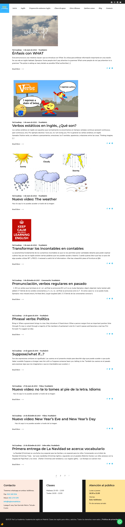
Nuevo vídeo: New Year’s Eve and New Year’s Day (54, 419)
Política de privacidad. (110, 519)
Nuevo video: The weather (34, 199)
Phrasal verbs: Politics (30, 319)
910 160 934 (12, 494)
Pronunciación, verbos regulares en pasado (49, 284)
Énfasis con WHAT (28, 53)
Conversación (46, 280)
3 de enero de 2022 (30, 50)
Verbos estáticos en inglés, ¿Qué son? (44, 126)
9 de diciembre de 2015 (31, 280)
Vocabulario (43, 50)
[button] (119, 521)
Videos (41, 386)
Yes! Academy (17, 50)
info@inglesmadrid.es (12, 501)
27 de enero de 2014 (30, 386)
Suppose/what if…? (28, 354)
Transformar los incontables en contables (48, 248)
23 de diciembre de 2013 (32, 416)
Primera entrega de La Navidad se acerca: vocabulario (58, 449)
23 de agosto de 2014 (30, 316)
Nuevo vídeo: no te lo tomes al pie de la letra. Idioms (56, 389)
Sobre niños (46, 445)
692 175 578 (13, 498)
